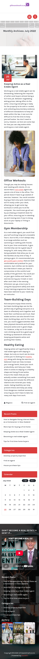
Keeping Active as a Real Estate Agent (17, 85)
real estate (19, 190)
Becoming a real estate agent (16, 436)
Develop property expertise (15, 456)
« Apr (25, 480)
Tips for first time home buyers (16, 441)
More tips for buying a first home (17, 427)
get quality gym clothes (13, 261)
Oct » (32, 480)
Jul (8, 78)
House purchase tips (12, 465)
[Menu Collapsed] (29, 17)
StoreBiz (24, 655)
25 (5, 509)
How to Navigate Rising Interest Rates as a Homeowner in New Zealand (19, 420)
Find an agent (29, 403)
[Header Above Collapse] (35, 17)
